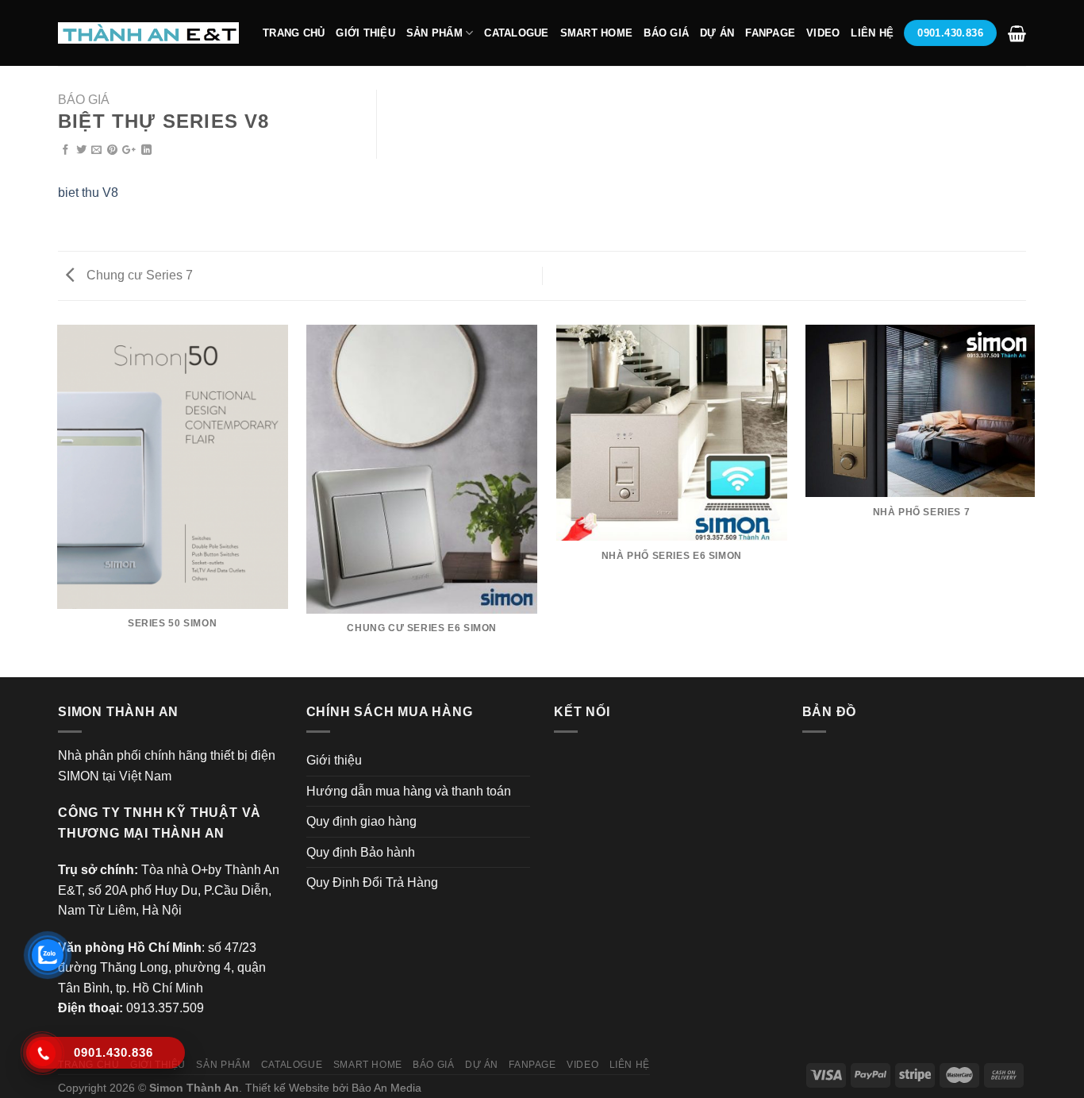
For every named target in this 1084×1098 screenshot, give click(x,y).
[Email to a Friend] (96, 150)
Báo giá (666, 33)
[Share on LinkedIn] (146, 150)
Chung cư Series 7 (138, 275)
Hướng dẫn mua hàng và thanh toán (408, 791)
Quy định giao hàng (361, 821)
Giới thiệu (365, 33)
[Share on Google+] (129, 150)
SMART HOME (596, 33)
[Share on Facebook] (65, 150)
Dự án (717, 33)
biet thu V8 (88, 192)
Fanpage (770, 33)
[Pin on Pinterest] (112, 150)
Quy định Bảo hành (360, 852)
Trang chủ (294, 33)
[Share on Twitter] (81, 150)
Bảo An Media (386, 1087)
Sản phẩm (434, 33)
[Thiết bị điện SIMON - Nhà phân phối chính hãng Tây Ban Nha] (148, 33)
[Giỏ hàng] (1017, 33)
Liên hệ (872, 33)
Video (823, 33)
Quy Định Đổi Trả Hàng (372, 882)
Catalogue (516, 33)
